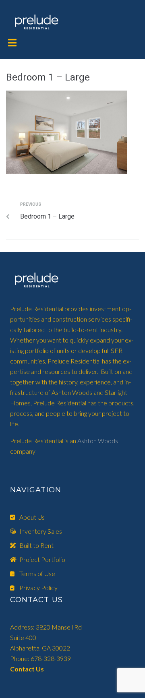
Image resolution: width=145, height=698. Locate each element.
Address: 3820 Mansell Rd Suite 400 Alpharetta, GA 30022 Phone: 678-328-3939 (46, 648)
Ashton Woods (97, 440)
